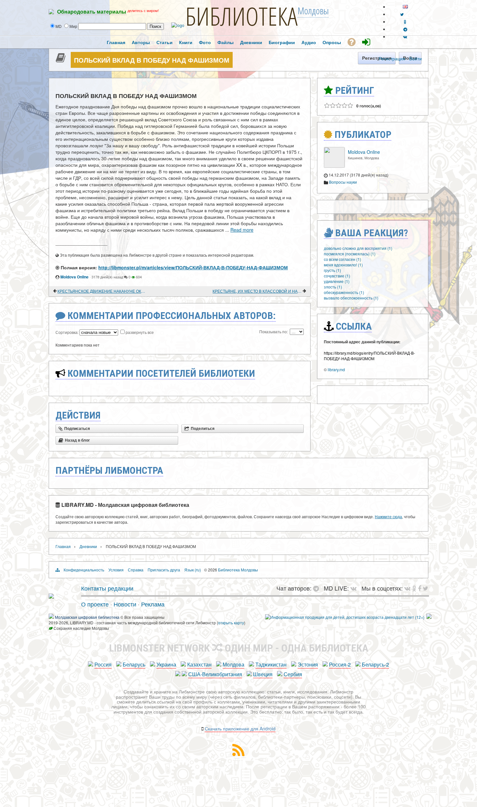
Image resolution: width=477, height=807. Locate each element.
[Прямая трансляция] (355, 588)
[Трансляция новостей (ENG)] (402, 14)
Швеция (263, 674)
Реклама (153, 604)
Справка (135, 569)
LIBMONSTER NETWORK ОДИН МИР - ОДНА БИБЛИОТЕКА (238, 648)
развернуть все (140, 332)
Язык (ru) (192, 569)
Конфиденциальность (84, 569)
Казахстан (199, 664)
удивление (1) (336, 281)
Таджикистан (271, 664)
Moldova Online (74, 277)
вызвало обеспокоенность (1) (351, 297)
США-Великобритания (215, 674)
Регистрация (392, 58)
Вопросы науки (343, 182)
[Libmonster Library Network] (429, 617)
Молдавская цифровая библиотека (87, 617)
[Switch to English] (405, 6)
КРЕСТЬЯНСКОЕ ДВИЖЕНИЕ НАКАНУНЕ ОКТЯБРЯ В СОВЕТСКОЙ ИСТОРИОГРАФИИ (102, 291)
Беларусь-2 (375, 664)
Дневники (88, 546)
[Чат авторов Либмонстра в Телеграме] (405, 29)
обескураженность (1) (344, 292)
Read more (241, 229)
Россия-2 (340, 664)
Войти (415, 58)
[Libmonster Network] (344, 617)
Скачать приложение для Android (240, 728)
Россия (103, 664)
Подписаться (77, 428)
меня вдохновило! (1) (343, 264)
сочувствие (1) (337, 275)
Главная (63, 546)
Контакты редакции (107, 588)
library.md (336, 369)
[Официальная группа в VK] (405, 36)
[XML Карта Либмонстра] (238, 754)
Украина (166, 664)
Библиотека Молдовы (238, 569)
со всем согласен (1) (342, 259)
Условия (116, 569)
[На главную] (51, 596)
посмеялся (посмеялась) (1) (349, 253)
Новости (125, 604)
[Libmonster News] (425, 588)
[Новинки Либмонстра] (414, 588)
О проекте (95, 604)
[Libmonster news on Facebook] (419, 588)
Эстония (308, 664)
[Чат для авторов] (317, 588)
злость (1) (333, 286)
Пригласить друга (164, 569)
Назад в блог (77, 440)
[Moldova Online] (334, 166)
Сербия (293, 674)
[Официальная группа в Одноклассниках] (405, 21)
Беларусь (134, 664)
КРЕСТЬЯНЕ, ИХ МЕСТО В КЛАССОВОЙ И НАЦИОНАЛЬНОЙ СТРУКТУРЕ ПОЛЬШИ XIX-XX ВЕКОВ (257, 291)
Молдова (233, 664)
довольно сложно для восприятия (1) (358, 248)
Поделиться (202, 428)
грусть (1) (332, 270)
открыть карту (231, 622)
